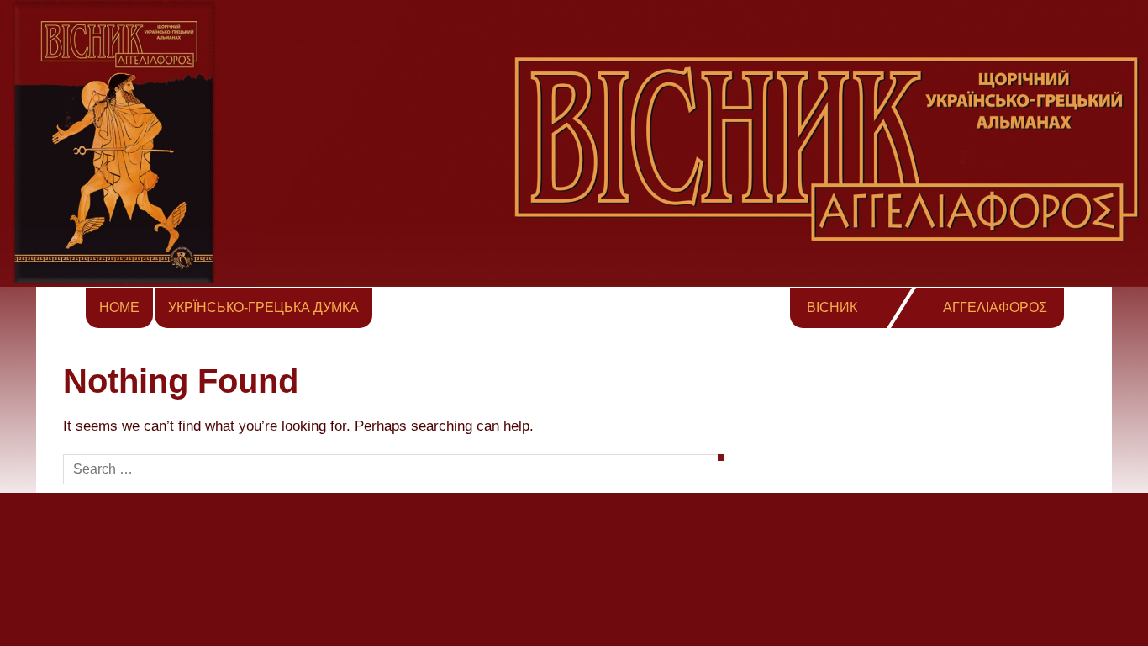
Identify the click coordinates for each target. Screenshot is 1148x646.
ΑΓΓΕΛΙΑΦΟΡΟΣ (995, 307)
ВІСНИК (832, 307)
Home (119, 307)
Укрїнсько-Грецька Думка (263, 307)
